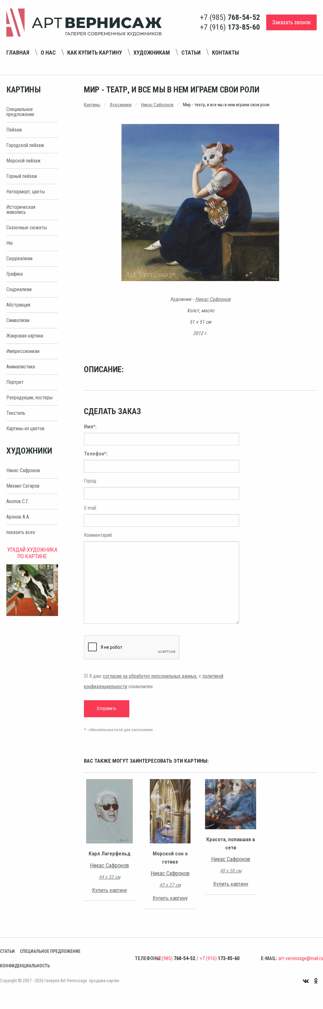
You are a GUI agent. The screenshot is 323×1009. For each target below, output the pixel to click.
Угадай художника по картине (32, 553)
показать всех (20, 532)
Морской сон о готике (170, 857)
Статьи (191, 52)
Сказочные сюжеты (26, 228)
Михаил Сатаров (22, 486)
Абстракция (18, 305)
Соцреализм (19, 289)
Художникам (151, 52)
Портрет (15, 382)
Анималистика (20, 367)
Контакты (225, 52)
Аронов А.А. (18, 517)
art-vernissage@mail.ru (301, 958)
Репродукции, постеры (29, 398)
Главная (17, 52)
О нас (48, 52)
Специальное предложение (20, 111)
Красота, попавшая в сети (230, 843)
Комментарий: (98, 535)
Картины (92, 105)
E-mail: (90, 508)
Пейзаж (14, 130)
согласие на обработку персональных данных (150, 676)
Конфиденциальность (25, 965)
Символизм (17, 320)
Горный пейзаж (21, 176)
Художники (121, 105)
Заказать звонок (291, 22)
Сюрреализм (19, 258)
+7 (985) (230, 17)
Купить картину (109, 890)
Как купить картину (94, 52)
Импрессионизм (22, 351)
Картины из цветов (25, 428)
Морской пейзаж (23, 161)
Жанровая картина (24, 336)
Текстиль (15, 413)
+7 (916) (230, 27)
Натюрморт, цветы (25, 192)
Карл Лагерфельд (110, 853)
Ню (9, 243)
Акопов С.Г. (17, 501)
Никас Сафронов (23, 470)
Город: (90, 481)
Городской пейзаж (25, 145)
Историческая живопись (20, 209)
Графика (14, 274)
